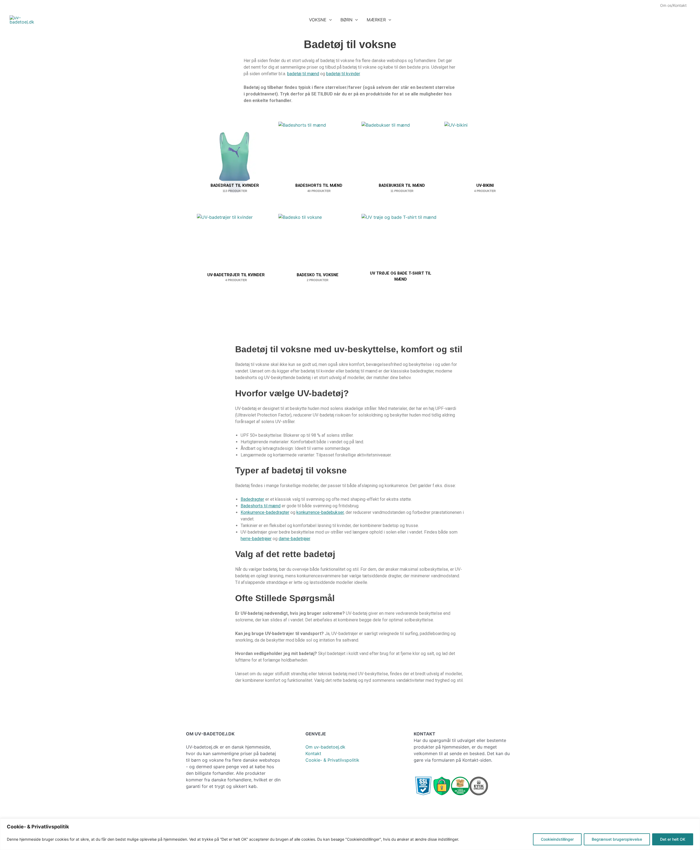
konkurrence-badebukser (320, 512)
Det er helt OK (672, 839)
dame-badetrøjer (294, 538)
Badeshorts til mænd (261, 505)
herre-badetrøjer (256, 538)
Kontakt (313, 753)
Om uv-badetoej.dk (325, 747)
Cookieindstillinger (557, 839)
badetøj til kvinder (343, 73)
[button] (329, 19)
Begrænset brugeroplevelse (617, 839)
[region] (350, 834)
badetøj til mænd (303, 73)
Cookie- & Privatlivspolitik (332, 760)
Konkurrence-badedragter (265, 512)
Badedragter (252, 499)
